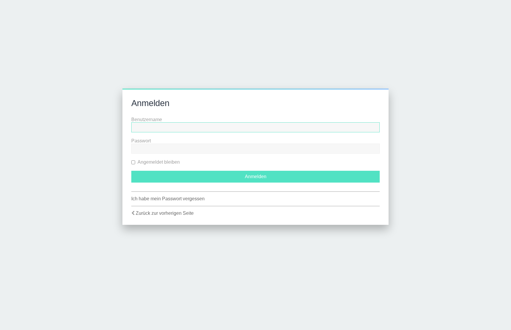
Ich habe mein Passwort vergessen (168, 198)
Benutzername (146, 119)
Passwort (141, 140)
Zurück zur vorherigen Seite (165, 213)
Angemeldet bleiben (158, 162)
